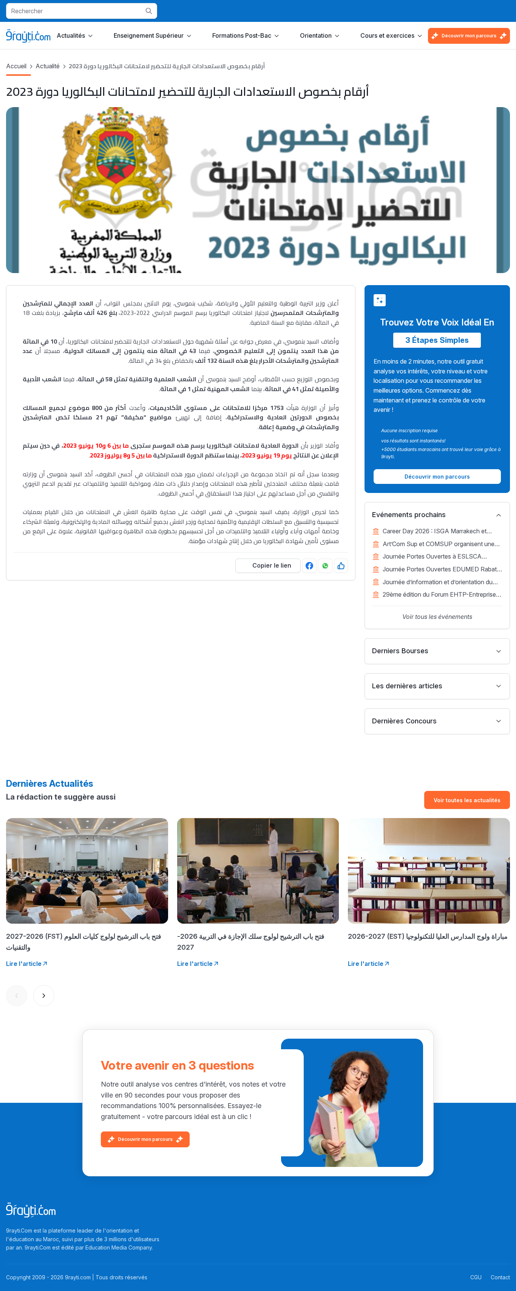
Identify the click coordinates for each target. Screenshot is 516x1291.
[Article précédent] (16, 995)
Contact (500, 1277)
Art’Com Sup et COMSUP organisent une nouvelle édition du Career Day (438, 544)
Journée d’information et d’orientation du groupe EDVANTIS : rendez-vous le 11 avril (441, 582)
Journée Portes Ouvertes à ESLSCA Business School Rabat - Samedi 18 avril (438, 557)
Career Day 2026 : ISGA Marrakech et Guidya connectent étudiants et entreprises (441, 531)
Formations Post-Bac (241, 35)
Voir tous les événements (437, 616)
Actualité (48, 66)
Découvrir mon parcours (469, 35)
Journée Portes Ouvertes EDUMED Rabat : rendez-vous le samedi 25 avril (441, 569)
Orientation (316, 35)
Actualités (71, 35)
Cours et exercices (387, 35)
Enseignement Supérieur (149, 35)
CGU (476, 1277)
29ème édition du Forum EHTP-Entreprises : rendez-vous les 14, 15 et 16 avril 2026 (442, 595)
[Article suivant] (43, 995)
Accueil (16, 66)
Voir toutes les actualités (467, 800)
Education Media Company (118, 1247)
